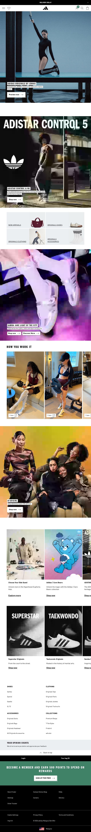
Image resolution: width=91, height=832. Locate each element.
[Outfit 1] (25, 385)
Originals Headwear (14, 728)
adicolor (48, 733)
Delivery (61, 798)
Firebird (49, 728)
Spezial (9, 697)
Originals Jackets (52, 701)
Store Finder (12, 792)
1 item (11, 415)
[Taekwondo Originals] (63, 638)
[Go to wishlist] (9, 8)
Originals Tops (51, 692)
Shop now (50, 596)
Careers (36, 798)
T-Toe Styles (50, 723)
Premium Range (51, 718)
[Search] (82, 8)
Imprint (10, 821)
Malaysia (49, 829)
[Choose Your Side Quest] (25, 564)
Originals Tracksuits (53, 706)
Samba (9, 692)
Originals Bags (12, 723)
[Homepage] (45, 9)
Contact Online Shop (40, 792)
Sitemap (10, 798)
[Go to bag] (87, 8)
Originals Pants (51, 697)
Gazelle (9, 701)
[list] (45, 386)
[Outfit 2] (63, 385)
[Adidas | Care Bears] (63, 564)
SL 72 (9, 706)
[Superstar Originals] (25, 638)
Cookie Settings (13, 815)
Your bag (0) (65, 758)
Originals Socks (12, 718)
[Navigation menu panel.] (3, 8)
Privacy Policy (38, 815)
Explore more (14, 596)
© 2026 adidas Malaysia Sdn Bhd (44, 821)
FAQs (60, 792)
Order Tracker (12, 803)
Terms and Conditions (66, 815)
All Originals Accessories (15, 733)
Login (23, 758)
